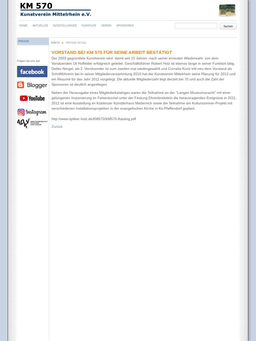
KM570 (55, 42)
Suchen (228, 26)
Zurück (57, 127)
